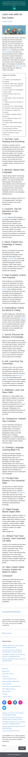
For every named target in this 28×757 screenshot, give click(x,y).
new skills (5, 52)
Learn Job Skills (6, 684)
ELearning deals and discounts (10, 681)
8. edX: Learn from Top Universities (13, 106)
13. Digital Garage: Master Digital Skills (12, 123)
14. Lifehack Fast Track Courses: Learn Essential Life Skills (12, 127)
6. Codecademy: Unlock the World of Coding (13, 99)
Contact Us (5, 676)
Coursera (5, 217)
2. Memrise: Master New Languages (13, 83)
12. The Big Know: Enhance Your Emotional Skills (12, 119)
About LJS (5, 668)
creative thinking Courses (9, 679)
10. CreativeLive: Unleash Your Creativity (11, 111)
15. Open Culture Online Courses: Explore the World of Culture (12, 131)
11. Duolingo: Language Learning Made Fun (12, 115)
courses (8, 50)
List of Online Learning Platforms (11, 686)
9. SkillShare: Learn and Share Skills (13, 108)
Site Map (4, 694)
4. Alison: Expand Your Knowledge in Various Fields (13, 91)
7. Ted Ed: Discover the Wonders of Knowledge (13, 103)
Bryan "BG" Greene (7, 673)
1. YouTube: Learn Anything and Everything (12, 80)
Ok (14, 8)
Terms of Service (7, 696)
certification (11, 258)
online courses (20, 66)
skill (21, 404)
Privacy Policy (6, 691)
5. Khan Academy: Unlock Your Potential (11, 95)
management (21, 492)
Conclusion (6, 134)
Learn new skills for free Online (11, 730)
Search (4, 745)
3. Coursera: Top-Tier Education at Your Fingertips (12, 87)
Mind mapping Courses (8, 689)
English (4, 289)
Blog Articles (5, 671)
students (22, 318)
